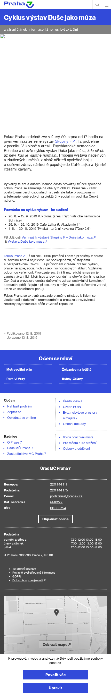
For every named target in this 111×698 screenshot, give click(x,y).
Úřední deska (72, 401)
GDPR (16, 576)
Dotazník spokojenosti (27, 580)
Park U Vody (15, 378)
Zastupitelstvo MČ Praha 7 (26, 453)
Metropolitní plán (19, 369)
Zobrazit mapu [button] (55, 644)
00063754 (58, 508)
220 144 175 (59, 490)
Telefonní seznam (24, 568)
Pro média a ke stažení (80, 443)
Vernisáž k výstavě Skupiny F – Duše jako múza (57, 237)
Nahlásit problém (19, 406)
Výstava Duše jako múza (26, 241)
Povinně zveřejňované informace (33, 572)
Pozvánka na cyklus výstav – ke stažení (36, 209)
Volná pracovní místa (78, 437)
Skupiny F (63, 141)
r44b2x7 (56, 502)
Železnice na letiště (76, 369)
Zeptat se (14, 412)
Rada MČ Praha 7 (20, 448)
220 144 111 (58, 484)
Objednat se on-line (21, 417)
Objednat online (55, 519)
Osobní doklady (74, 423)
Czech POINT (73, 406)
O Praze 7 (14, 442)
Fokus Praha (13, 256)
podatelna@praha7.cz (66, 496)
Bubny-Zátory (72, 378)
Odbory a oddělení (76, 448)
